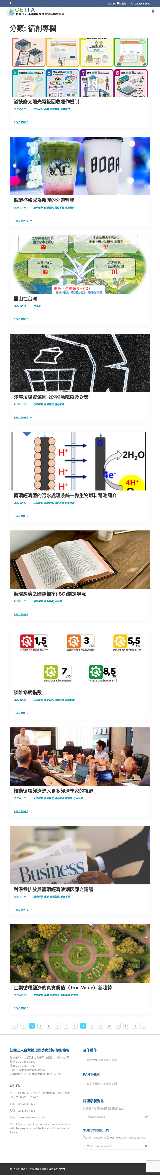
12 (109, 1026)
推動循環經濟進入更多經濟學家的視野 (53, 790)
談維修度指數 (28, 692)
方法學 (36, 306)
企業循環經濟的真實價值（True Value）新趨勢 (63, 987)
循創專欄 (54, 109)
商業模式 (65, 109)
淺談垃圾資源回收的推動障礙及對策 (51, 397)
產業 (46, 109)
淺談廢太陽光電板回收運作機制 (46, 101)
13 (117, 1026)
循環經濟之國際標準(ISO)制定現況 (50, 593)
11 (100, 1026)
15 (134, 1026)
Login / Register (117, 3)
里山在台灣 (25, 298)
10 (91, 1026)
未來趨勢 (38, 207)
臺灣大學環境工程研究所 (102, 1060)
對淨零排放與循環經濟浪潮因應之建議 (53, 889)
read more (21, 122)
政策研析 (38, 109)
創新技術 (69, 503)
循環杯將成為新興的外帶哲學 (44, 200)
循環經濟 (48, 207)
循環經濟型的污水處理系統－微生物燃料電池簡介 (65, 495)
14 (126, 1026)
